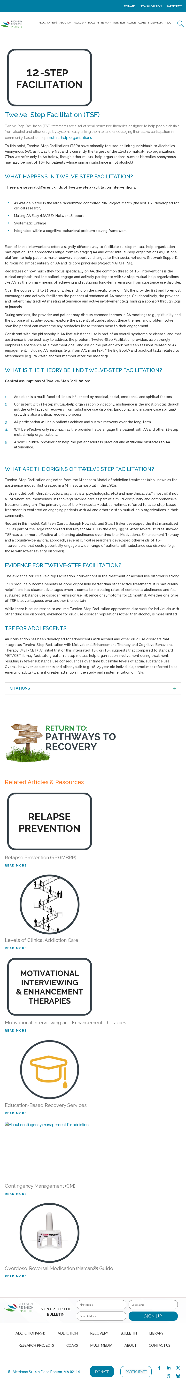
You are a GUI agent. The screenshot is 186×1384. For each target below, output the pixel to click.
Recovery (80, 22)
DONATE (129, 6)
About (168, 22)
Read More (16, 865)
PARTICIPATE (174, 6)
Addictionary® (48, 22)
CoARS (142, 22)
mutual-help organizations (69, 137)
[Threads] (169, 1376)
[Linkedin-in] (169, 1368)
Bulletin (93, 22)
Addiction (65, 22)
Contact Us (159, 1345)
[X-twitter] (178, 1368)
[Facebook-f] (159, 1368)
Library (106, 22)
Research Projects (124, 22)
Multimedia (155, 22)
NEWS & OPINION (151, 6)
